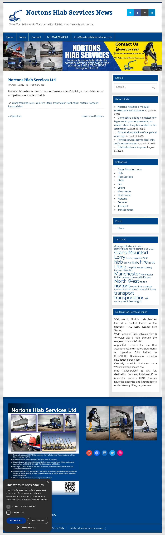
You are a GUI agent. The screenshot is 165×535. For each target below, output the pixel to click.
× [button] (48, 482)
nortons (84, 103)
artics (140, 246)
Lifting (121, 187)
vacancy (118, 301)
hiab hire (127, 263)
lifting (49, 103)
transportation (15, 106)
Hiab (120, 173)
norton (143, 281)
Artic (134, 246)
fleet (145, 258)
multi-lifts (141, 277)
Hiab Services (37, 85)
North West (73, 103)
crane (151, 249)
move (133, 277)
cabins (131, 248)
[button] (27, 527)
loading (148, 267)
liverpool (131, 267)
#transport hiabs (123, 246)
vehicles (128, 301)
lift (153, 262)
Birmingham (121, 248)
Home (9, 37)
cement (139, 249)
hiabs (121, 180)
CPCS (146, 249)
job (149, 263)
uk (147, 298)
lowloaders (127, 270)
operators (119, 289)
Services (122, 202)
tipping (153, 289)
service (135, 289)
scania (127, 289)
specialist (144, 289)
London (118, 270)
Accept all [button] (16, 520)
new (149, 277)
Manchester (59, 103)
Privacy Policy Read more (35, 499)
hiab (37, 103)
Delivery (129, 258)
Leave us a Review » (93, 116)
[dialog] (27, 505)
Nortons (122, 198)
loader (140, 267)
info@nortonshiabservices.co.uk (93, 37)
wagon (138, 301)
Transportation (126, 209)
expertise (138, 258)
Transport (123, 206)
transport (93, 103)
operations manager (142, 286)
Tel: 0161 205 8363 (57, 37)
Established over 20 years (132, 147)
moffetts (125, 277)
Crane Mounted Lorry (23, 103)
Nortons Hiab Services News (69, 12)
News (22, 37)
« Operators (14, 116)
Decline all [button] (37, 520)
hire (43, 103)
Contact (36, 37)
